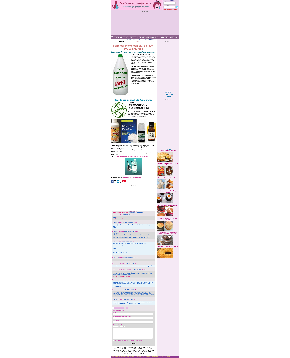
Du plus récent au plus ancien (120, 212)
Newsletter (115, 356)
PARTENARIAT (168, 95)
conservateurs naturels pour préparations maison (132, 156)
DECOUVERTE (118, 37)
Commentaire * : (118, 324)
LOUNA (167, 37)
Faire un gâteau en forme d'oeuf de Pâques (168, 164)
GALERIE (168, 97)
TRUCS (161, 36)
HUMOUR (155, 36)
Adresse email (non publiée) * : (122, 316)
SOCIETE (116, 36)
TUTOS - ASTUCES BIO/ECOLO (148, 39)
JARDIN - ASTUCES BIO (139, 351)
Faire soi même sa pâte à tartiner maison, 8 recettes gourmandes (168, 233)
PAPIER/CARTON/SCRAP (119, 350)
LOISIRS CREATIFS (134, 347)
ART (112, 36)
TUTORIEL (130, 37)
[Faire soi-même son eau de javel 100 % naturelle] (120, 54)
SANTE (131, 36)
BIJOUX (123, 353)
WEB (121, 36)
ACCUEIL (168, 91)
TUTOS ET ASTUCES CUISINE (145, 350)
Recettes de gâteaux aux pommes (168, 246)
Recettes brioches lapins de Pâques (168, 178)
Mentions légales (135, 356)
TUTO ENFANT (160, 37)
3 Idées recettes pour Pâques (168, 150)
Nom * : (115, 312)
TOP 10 (125, 37)
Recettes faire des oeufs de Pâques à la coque (168, 191)
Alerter (134, 215)
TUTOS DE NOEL (122, 347)
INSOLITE (149, 36)
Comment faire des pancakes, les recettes (168, 218)
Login (165, 1)
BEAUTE (125, 36)
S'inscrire (166, 9)
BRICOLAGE (131, 350)
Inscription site (124, 356)
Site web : (116, 320)
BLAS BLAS (172, 36)
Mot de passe (166, 5)
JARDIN (147, 37)
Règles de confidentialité (150, 356)
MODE (139, 36)
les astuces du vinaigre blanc (131, 177)
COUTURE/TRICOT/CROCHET (122, 348)
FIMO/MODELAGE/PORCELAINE (136, 353)
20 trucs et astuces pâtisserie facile (168, 205)
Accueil (129, 39)
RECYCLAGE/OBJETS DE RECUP (142, 348)
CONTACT (168, 93)
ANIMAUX (153, 37)
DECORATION (145, 347)
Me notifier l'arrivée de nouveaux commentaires (129, 340)
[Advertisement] (145, 23)
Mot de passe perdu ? (173, 9)
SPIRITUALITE (174, 37)
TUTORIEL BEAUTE (139, 37)
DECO (135, 36)
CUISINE (144, 36)
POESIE (166, 36)
